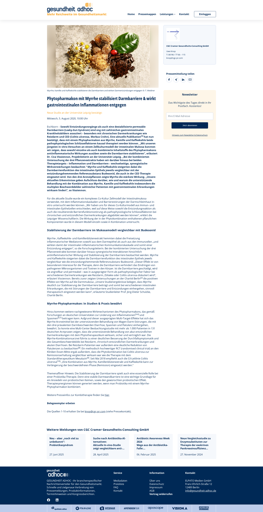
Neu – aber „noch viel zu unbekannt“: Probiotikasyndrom (64, 442)
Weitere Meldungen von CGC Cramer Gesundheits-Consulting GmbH (98, 430)
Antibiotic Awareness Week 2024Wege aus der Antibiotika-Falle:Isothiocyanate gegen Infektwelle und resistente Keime (153, 443)
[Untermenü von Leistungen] (174, 14)
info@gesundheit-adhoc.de (200, 490)
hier (107, 395)
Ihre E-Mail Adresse (179, 116)
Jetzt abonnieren (189, 125)
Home (131, 14)
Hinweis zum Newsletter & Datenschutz (190, 135)
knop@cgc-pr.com (95, 411)
